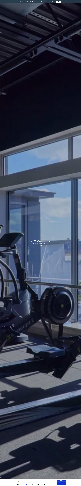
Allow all (61, 480)
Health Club (37, 1)
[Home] (24, 1)
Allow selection (61, 482)
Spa (41, 1)
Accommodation (30, 1)
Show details (47, 484)
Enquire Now (40, 245)
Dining (35, 1)
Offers (50, 1)
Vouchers (53, 1)
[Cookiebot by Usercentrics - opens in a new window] (18, 484)
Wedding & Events (44, 1)
